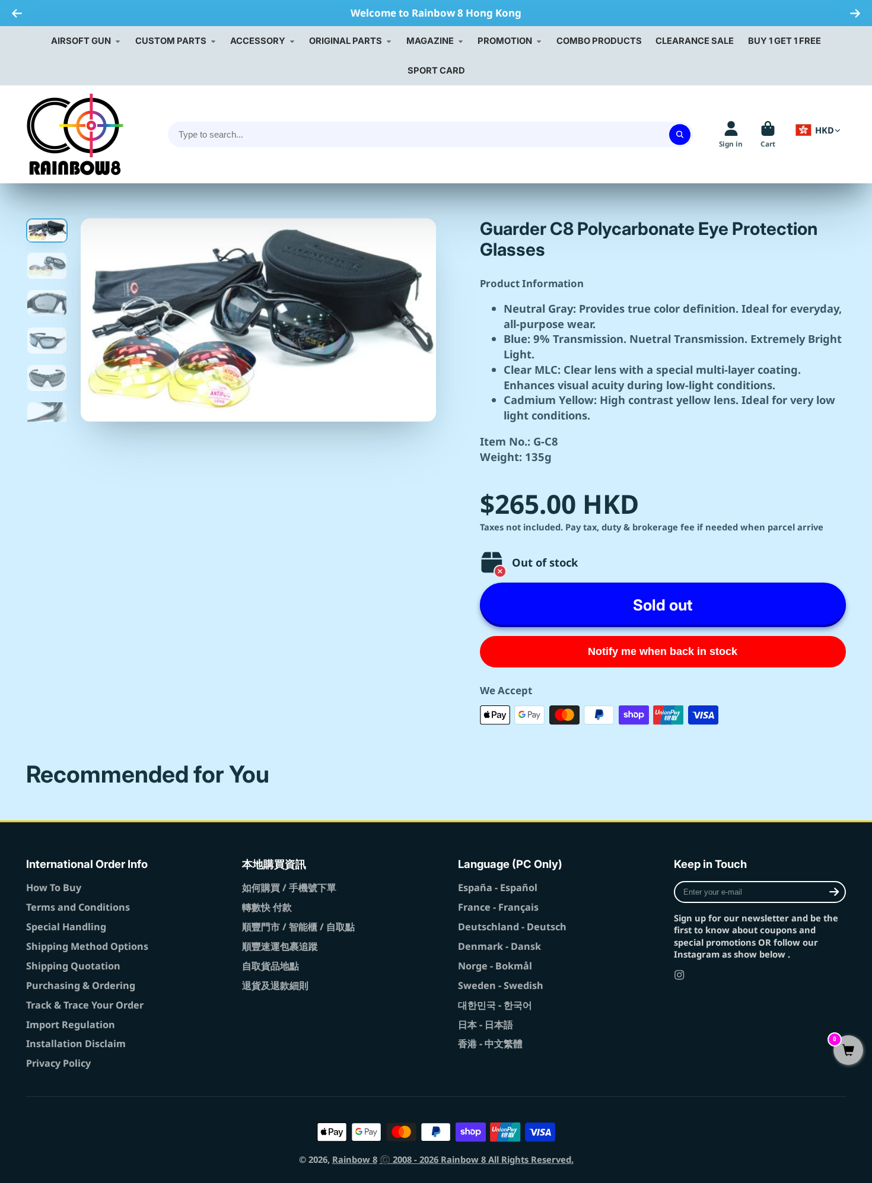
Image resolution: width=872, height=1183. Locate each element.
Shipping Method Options (87, 946)
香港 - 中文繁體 (490, 1043)
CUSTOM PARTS (170, 41)
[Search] (679, 134)
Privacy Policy (58, 1063)
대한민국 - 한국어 (495, 1005)
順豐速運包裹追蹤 (280, 946)
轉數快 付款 (267, 907)
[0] (848, 1051)
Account (731, 134)
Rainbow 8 (354, 1159)
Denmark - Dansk (499, 946)
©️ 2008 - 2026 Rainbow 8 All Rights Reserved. (477, 1159)
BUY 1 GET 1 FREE (784, 41)
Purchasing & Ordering (80, 985)
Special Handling (66, 926)
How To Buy (53, 887)
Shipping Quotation (73, 965)
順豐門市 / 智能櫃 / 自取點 (298, 926)
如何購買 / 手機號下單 (289, 887)
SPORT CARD (436, 70)
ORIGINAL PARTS (345, 41)
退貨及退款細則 (275, 985)
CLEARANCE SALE (694, 41)
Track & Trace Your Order (85, 1005)
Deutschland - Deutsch (512, 926)
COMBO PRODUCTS (599, 41)
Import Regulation (70, 1024)
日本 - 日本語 (485, 1024)
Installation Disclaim (76, 1043)
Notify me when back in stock (662, 651)
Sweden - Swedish (500, 985)
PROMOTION (505, 41)
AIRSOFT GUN (81, 41)
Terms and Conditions (78, 907)
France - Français (498, 907)
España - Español (497, 887)
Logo (75, 134)
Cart (767, 134)
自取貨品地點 (270, 965)
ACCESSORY (257, 41)
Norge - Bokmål (495, 965)
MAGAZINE (430, 41)
